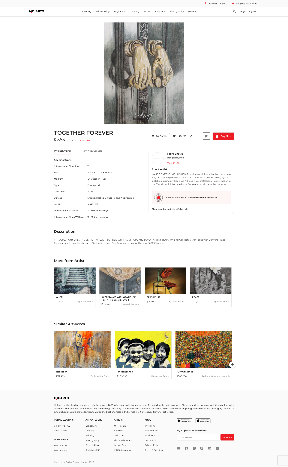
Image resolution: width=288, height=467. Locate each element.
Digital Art (119, 11)
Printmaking (103, 11)
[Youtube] (217, 448)
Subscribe (227, 437)
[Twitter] (201, 448)
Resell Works (61, 430)
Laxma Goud (120, 445)
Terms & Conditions (155, 450)
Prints (147, 11)
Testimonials (151, 430)
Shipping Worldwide (244, 3)
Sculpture (159, 11)
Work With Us (152, 435)
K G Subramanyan (123, 450)
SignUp (253, 11)
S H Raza (118, 430)
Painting (86, 11)
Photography (177, 11)
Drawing (134, 11)
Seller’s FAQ (60, 450)
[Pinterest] (178, 448)
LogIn (243, 11)
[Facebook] (186, 448)
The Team (150, 425)
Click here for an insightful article (170, 209)
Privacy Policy (152, 445)
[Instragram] (194, 448)
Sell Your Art (60, 445)
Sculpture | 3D (93, 450)
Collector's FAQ (62, 425)
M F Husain (120, 425)
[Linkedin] (209, 448)
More (192, 11)
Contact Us (150, 440)
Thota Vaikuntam (123, 440)
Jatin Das (119, 435)
